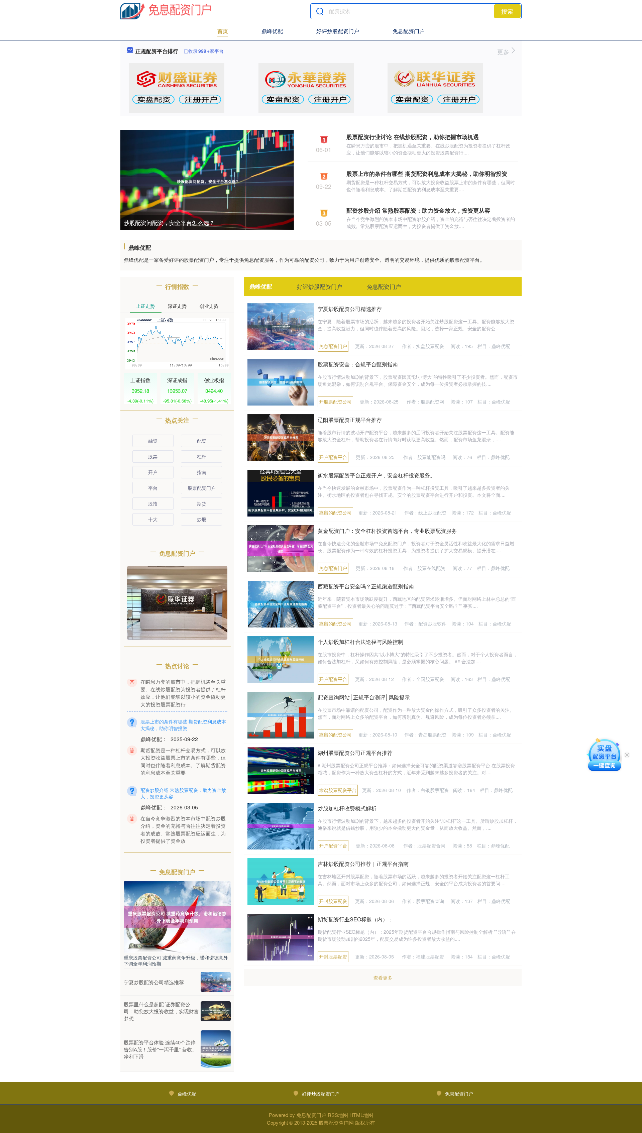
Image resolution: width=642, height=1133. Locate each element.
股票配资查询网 (336, 1122)
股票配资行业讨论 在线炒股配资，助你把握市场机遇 (412, 137)
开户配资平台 (333, 457)
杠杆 (201, 456)
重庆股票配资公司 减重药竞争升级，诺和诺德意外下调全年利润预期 (176, 960)
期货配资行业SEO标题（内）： (355, 919)
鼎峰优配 (272, 31)
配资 (201, 440)
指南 (201, 472)
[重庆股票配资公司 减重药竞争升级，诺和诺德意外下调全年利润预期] (177, 916)
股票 (152, 456)
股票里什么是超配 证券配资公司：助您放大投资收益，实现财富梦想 (161, 1011)
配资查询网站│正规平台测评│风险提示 (364, 697)
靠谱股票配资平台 (337, 790)
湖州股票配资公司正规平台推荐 (355, 753)
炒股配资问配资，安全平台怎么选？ (169, 222)
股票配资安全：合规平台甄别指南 (358, 364)
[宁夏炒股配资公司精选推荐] (216, 982)
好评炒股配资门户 (337, 31)
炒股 (201, 519)
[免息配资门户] (165, 11)
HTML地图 (361, 1114)
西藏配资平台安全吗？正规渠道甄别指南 (366, 586)
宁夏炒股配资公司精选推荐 (350, 309)
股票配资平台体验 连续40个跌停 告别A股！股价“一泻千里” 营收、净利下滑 (160, 1049)
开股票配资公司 (335, 401)
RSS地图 (338, 1114)
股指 (152, 503)
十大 (152, 519)
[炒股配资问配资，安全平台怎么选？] (207, 181)
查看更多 (382, 977)
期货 (201, 503)
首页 (222, 31)
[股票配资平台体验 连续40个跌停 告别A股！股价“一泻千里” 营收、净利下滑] (216, 1049)
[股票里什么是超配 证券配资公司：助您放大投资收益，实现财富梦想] (216, 1011)
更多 (504, 51)
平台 (152, 487)
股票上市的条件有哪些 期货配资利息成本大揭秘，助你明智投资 (426, 173)
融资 (152, 440)
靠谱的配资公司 (335, 512)
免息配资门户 (409, 31)
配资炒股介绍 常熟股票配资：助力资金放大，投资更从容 (418, 210)
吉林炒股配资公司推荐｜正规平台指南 (363, 864)
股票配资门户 (202, 487)
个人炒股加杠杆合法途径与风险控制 (360, 642)
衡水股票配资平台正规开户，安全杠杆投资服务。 (376, 475)
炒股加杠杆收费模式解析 (347, 808)
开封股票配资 (333, 901)
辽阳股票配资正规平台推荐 (350, 420)
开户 (152, 472)
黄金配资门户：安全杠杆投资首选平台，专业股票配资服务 (387, 531)
